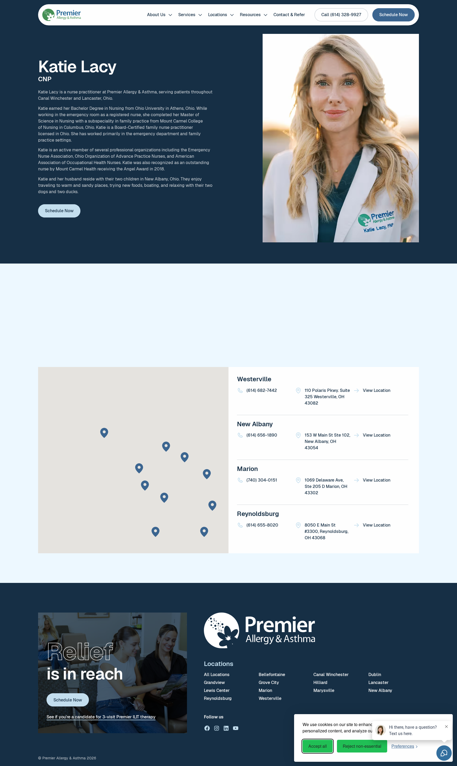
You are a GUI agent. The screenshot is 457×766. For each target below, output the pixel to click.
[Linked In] (226, 728)
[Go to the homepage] (259, 631)
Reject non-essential (362, 746)
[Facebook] (207, 728)
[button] (159, 14)
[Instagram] (216, 728)
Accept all (317, 746)
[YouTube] (235, 728)
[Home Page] (61, 14)
